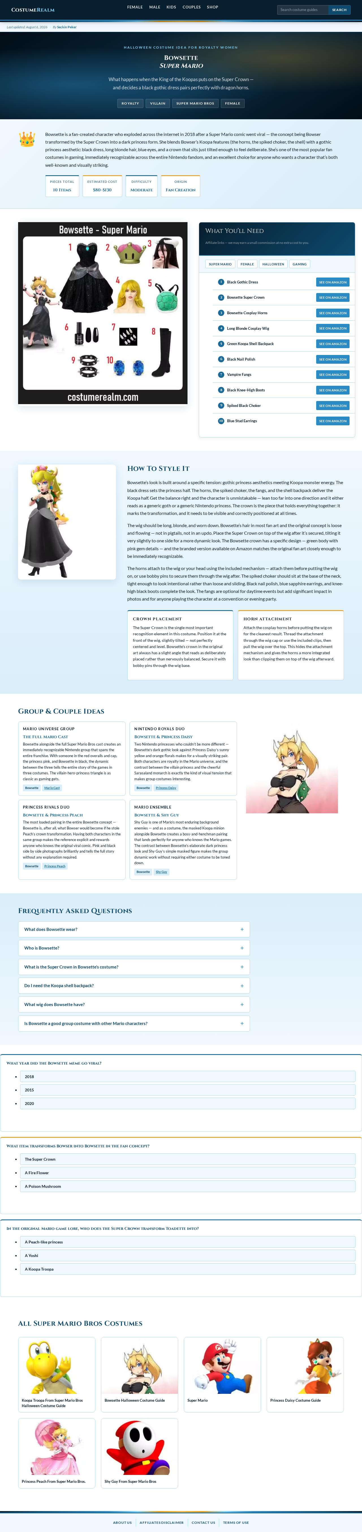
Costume (33, 10)
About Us (122, 1522)
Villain (158, 103)
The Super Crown (40, 1159)
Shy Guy (161, 872)
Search (339, 10)
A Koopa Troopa (39, 1269)
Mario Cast (52, 788)
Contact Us (203, 1522)
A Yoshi (31, 1255)
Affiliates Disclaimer (162, 1522)
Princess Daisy (166, 788)
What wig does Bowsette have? (134, 1004)
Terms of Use (236, 1522)
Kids (171, 7)
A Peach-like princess (44, 1242)
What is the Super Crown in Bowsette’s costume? (134, 966)
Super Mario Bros (195, 103)
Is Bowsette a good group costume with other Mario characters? (134, 1023)
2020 (29, 1103)
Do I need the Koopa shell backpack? (134, 985)
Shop (212, 7)
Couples (192, 7)
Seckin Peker (67, 27)
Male (154, 7)
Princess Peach (54, 866)
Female (135, 7)
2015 (29, 1089)
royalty (130, 103)
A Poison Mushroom (43, 1186)
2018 (29, 1076)
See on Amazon (332, 282)
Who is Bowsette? (134, 948)
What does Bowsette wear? (134, 929)
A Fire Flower (37, 1172)
